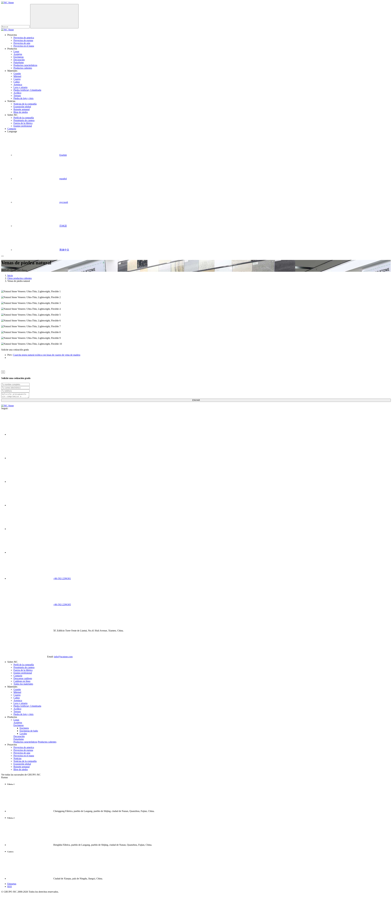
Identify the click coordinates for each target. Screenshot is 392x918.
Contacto (11, 128)
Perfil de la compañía (23, 117)
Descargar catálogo (22, 678)
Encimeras (18, 57)
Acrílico (17, 92)
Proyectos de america (23, 37)
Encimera (24, 728)
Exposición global (22, 106)
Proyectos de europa (23, 40)
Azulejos (17, 54)
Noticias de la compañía (25, 104)
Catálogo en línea (21, 681)
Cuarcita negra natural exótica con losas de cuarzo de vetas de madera (46, 355)
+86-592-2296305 (62, 604)
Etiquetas (11, 883)
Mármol (17, 76)
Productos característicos (25, 65)
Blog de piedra (20, 112)
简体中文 (64, 249)
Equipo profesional (22, 126)
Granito (17, 73)
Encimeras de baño (29, 730)
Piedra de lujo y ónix (23, 98)
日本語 (63, 226)
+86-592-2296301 (62, 578)
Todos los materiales (23, 684)
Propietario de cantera (23, 120)
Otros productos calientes (19, 278)
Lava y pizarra (20, 87)
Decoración (19, 59)
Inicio (10, 275)
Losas (16, 51)
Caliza (16, 81)
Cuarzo (17, 79)
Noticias (17, 758)
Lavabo (23, 733)
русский (63, 202)
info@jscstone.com (63, 656)
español (63, 178)
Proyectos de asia (21, 43)
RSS (9, 886)
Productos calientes (22, 68)
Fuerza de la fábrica (22, 123)
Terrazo (17, 95)
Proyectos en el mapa (23, 46)
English (63, 155)
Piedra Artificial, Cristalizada (27, 90)
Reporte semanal (21, 109)
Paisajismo (18, 62)
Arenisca (17, 84)
